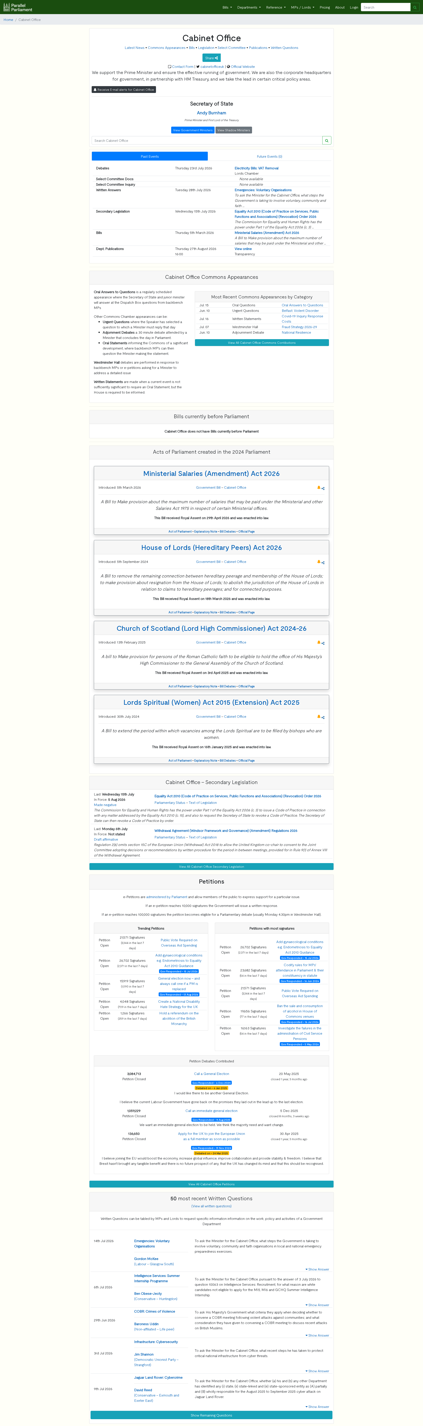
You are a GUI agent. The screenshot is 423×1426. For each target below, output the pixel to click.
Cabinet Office (235, 487)
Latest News (135, 47)
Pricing (325, 7)
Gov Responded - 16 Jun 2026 (300, 981)
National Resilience (296, 332)
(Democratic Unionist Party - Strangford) (156, 1359)
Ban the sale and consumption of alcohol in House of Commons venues (300, 1011)
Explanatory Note (205, 531)
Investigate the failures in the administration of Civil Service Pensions (299, 1033)
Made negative (105, 804)
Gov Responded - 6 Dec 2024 (211, 1082)
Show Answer (318, 1269)
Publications (258, 47)
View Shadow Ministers (233, 130)
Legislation (206, 47)
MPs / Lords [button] (301, 7)
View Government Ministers (193, 130)
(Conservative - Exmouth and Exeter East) (156, 1395)
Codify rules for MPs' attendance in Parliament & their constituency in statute (300, 970)
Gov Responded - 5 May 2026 (300, 1044)
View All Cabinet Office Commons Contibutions (262, 342)
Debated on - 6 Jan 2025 (211, 1088)
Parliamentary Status (169, 802)
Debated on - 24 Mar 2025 (211, 1153)
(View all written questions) (211, 1205)
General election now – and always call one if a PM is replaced (179, 983)
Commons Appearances (167, 47)
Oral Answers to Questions (302, 304)
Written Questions (284, 47)
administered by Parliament (166, 896)
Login (354, 7)
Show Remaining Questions (211, 1415)
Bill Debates (228, 531)
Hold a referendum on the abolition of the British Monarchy (179, 1018)
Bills (192, 47)
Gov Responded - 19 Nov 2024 (211, 1148)
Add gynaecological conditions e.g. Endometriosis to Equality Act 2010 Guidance (178, 960)
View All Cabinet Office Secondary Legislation (211, 866)
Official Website (243, 66)
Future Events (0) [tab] (269, 156)
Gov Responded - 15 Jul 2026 (179, 971)
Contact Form (182, 66)
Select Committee (232, 47)
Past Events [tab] (150, 156)
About (340, 7)
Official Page (246, 531)
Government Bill (208, 487)
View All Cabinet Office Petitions (211, 1184)
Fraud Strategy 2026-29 (299, 326)
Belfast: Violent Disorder (300, 310)
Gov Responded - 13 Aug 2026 (179, 994)
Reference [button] (274, 7)
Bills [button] (226, 7)
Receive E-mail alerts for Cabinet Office (125, 89)
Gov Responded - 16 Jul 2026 (300, 1022)
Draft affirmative (106, 839)
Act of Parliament (180, 531)
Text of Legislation (203, 802)
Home (8, 19)
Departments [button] (247, 7)
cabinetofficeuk (212, 66)
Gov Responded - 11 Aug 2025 (211, 1119)
